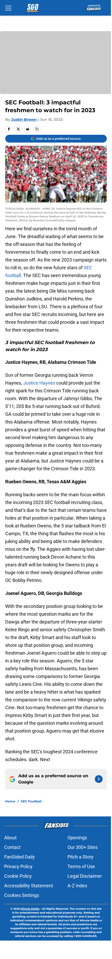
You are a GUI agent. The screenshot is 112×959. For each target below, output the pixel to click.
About (10, 837)
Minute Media (30, 908)
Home (10, 801)
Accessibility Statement (28, 885)
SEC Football (31, 801)
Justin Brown (24, 119)
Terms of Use (81, 866)
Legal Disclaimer (84, 876)
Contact (12, 847)
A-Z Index (77, 885)
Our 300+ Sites (82, 847)
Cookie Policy (18, 876)
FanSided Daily (19, 857)
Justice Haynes (39, 383)
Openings (77, 837)
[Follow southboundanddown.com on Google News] (99, 779)
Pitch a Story (80, 857)
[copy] (37, 129)
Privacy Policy (18, 866)
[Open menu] (8, 8)
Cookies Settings (21, 895)
